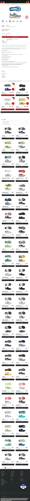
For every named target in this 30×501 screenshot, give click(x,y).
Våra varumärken (12, 474)
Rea (1, 485)
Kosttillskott (26, 498)
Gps (13, 498)
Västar (5, 500)
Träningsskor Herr (14, 4)
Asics (19, 4)
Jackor (19, 498)
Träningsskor (8, 4)
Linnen (27, 498)
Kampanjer (2, 484)
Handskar (15, 498)
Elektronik (21, 475)
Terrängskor (21, 474)
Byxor (10, 498)
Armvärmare (4, 498)
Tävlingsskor (21, 473)
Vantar (4, 500)
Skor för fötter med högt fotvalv (4, 482)
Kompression (23, 498)
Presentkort (2, 474)
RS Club (11, 473)
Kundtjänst (28, 0)
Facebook (12, 479)
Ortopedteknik (12, 475)
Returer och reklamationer (4, 473)
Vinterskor (10, 500)
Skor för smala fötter (3, 481)
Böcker (7, 498)
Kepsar (20, 498)
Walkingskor (2, 500)
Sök (28, 113)
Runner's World (22, 479)
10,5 (9, 33)
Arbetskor (2, 498)
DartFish (12, 476)
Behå (6, 498)
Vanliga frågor (2, 475)
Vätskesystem (8, 500)
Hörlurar (17, 498)
